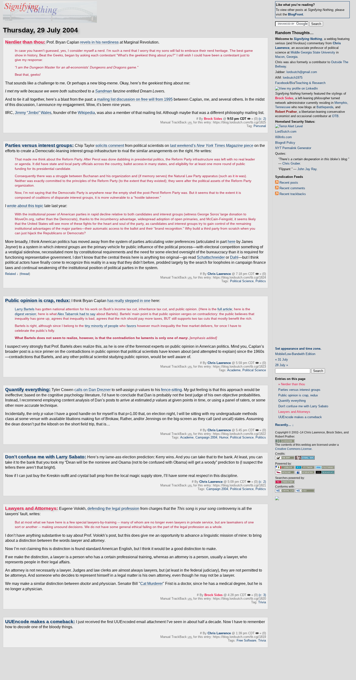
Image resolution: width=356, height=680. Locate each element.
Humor (223, 437)
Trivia (262, 602)
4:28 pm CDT (237, 595)
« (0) (254, 119)
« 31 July (281, 359)
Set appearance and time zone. (298, 348)
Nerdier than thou (24, 42)
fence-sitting (171, 390)
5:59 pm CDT (245, 363)
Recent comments (292, 188)
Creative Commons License (293, 449)
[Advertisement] (294, 272)
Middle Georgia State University (313, 52)
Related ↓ (11, 274)
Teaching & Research (310, 83)
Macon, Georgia (286, 57)
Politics (260, 281)
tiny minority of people (101, 326)
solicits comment (109, 146)
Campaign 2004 (206, 437)
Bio (292, 83)
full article (224, 309)
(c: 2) (262, 119)
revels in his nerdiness (99, 42)
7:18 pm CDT (245, 274)
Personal (260, 126)
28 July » (281, 365)
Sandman (103, 91)
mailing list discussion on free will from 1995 (135, 99)
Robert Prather (286, 111)
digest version (25, 314)
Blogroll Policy (285, 142)
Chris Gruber (291, 163)
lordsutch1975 (292, 77)
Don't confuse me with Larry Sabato (45, 456)
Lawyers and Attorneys (30, 508)
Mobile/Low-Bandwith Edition (295, 354)
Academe (233, 370)
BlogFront (295, 14)
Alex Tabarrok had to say (76, 314)
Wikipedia (86, 113)
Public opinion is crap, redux (37, 300)
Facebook (282, 83)
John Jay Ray (307, 169)
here (231, 242)
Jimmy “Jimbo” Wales (33, 113)
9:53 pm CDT (237, 119)
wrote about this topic (25, 206)
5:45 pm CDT (245, 430)
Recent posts (288, 182)
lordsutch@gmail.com (301, 72)
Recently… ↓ (284, 425)
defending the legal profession (113, 508)
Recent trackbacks (292, 194)
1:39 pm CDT (245, 633)
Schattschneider (211, 257)
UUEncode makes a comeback (39, 621)
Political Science (242, 281)
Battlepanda (325, 107)
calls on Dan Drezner (92, 390)
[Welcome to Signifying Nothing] (50, 22)
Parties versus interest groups (38, 145)
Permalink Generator (293, 148)
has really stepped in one (128, 301)
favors (131, 326)
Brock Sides (213, 119)
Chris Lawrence (219, 274)
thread (24, 274)
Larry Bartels (24, 309)
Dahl (234, 257)
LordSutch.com (285, 131)
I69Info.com (283, 137)
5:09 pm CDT (237, 482)
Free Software (246, 640)
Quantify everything (27, 389)
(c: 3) (262, 595)
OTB (335, 116)
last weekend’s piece (211, 146)
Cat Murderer (151, 584)
